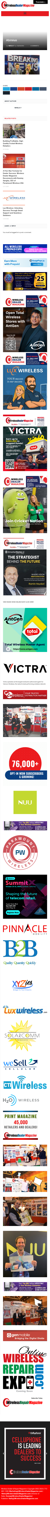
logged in (15, 232)
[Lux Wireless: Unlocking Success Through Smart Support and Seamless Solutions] (14, 198)
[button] (25, 13)
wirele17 (11, 46)
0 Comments (34, 46)
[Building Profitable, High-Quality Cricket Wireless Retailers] (14, 131)
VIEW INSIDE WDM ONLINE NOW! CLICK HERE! (18, 602)
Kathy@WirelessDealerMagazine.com (23, 1498)
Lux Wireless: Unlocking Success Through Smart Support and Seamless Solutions (13, 211)
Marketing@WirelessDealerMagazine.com (25, 1491)
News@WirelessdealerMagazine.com (16, 1494)
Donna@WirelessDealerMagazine (19, 1496)
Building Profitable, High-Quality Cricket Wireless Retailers (13, 143)
